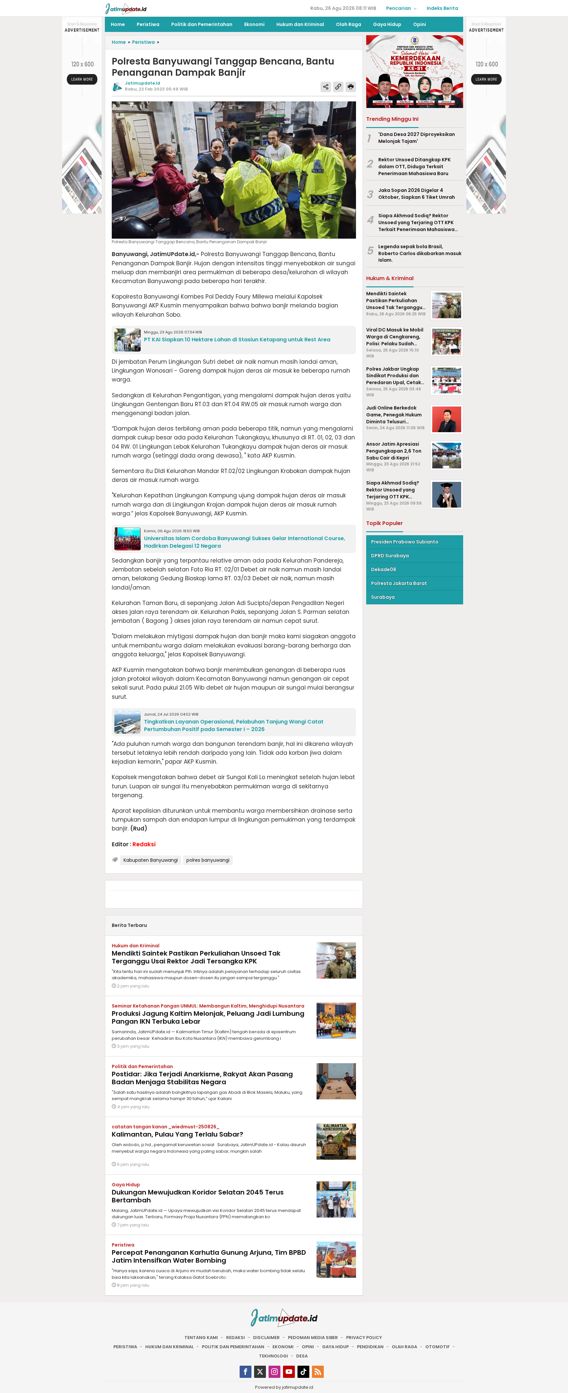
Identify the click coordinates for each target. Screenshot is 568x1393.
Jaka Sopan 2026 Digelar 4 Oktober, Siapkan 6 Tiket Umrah (416, 194)
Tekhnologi (273, 1356)
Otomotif (437, 1347)
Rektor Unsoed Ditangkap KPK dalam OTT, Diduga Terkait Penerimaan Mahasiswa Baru (414, 166)
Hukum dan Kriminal (135, 945)
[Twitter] (260, 1372)
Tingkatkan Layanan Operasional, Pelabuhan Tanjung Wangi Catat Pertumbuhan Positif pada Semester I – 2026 (233, 725)
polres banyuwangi (207, 860)
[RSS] (318, 1372)
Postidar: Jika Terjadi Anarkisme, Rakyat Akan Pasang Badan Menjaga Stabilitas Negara (202, 1078)
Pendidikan (370, 1347)
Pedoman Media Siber (313, 1337)
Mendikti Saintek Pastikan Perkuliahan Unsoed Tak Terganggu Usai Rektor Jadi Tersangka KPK (196, 957)
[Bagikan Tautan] (325, 87)
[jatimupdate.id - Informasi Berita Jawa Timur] (126, 8)
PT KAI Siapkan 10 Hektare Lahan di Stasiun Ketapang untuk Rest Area (237, 339)
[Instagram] (274, 1372)
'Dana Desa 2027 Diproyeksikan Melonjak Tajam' (416, 138)
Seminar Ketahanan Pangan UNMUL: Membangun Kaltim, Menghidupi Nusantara (208, 1006)
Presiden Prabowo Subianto (404, 542)
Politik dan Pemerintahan (142, 1066)
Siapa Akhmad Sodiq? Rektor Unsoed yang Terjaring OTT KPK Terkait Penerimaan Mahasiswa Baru (416, 223)
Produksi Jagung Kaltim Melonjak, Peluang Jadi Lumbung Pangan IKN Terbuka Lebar (208, 1017)
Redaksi (235, 1337)
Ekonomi (283, 1347)
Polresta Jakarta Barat (399, 583)
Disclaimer (266, 1337)
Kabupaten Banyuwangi (151, 860)
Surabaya (383, 597)
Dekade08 (383, 569)
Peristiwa (123, 1245)
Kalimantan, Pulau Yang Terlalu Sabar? (177, 1134)
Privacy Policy (364, 1337)
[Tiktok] (303, 1372)
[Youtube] (289, 1372)
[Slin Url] (338, 87)
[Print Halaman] (350, 87)
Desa (302, 1356)
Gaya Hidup (126, 1184)
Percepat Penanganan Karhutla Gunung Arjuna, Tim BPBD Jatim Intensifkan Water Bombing (209, 1256)
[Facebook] (245, 1372)
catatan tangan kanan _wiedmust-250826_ (166, 1126)
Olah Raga (404, 1347)
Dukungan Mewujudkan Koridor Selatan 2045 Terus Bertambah (198, 1196)
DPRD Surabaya (390, 555)
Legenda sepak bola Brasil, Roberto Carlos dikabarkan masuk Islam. (420, 253)
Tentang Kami (201, 1337)
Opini (308, 1347)
